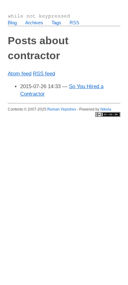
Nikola (105, 109)
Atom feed (19, 74)
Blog (12, 22)
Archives (34, 22)
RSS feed (44, 74)
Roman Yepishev (61, 109)
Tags (56, 22)
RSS (74, 22)
